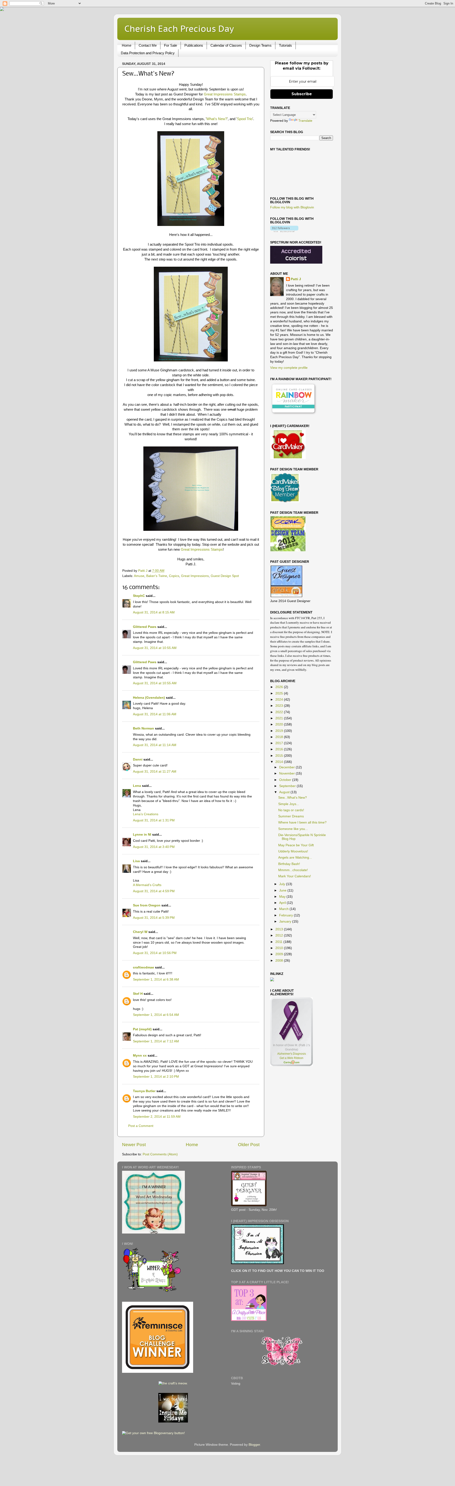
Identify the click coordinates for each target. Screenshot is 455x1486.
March (284, 909)
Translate (305, 120)
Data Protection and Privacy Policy (148, 53)
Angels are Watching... (295, 857)
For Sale (170, 45)
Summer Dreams (291, 816)
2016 (279, 749)
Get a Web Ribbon (291, 1058)
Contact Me (148, 45)
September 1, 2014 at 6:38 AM (156, 979)
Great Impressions (195, 576)
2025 (279, 693)
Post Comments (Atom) (160, 1154)
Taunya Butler (144, 1091)
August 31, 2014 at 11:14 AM (154, 745)
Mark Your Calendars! (294, 876)
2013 (279, 929)
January (285, 921)
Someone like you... (293, 829)
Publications (193, 45)
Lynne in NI (142, 834)
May (283, 896)
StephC (139, 596)
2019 (279, 731)
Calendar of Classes (226, 45)
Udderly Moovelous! (293, 851)
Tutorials (285, 45)
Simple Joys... (288, 804)
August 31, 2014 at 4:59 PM (154, 891)
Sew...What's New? (292, 797)
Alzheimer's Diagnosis (291, 1053)
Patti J (296, 279)
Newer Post (134, 1144)
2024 (279, 699)
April (283, 903)
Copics (174, 576)
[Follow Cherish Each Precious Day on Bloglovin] (284, 231)
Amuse (139, 576)
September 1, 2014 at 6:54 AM (156, 1015)
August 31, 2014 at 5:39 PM (154, 917)
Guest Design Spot (225, 576)
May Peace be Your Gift (296, 845)
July (282, 884)
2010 (279, 948)
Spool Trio (244, 119)
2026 (279, 687)
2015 (279, 755)
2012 (279, 935)
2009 (279, 954)
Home (126, 45)
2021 (279, 718)
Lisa (136, 861)
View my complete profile (289, 367)
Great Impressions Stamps (225, 94)
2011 (279, 942)
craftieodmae (143, 967)
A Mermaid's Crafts (147, 885)
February (286, 915)
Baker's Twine (156, 576)
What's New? (216, 119)
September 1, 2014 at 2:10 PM (156, 1076)
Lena (137, 786)
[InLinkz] (272, 979)
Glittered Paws (144, 627)
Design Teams (260, 45)
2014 (279, 762)
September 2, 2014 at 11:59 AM (157, 1116)
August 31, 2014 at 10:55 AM (155, 648)
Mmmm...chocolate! (293, 870)
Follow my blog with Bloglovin (292, 207)
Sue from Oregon (146, 905)
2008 (279, 960)
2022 (279, 712)
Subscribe (301, 94)
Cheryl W (140, 932)
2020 (279, 724)
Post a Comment (140, 1126)
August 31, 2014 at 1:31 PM (154, 820)
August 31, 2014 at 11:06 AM (154, 714)
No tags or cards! (291, 810)
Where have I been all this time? (302, 822)
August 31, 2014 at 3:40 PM (154, 847)
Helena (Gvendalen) (149, 697)
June (283, 890)
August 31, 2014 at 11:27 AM (154, 771)
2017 (279, 743)
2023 (279, 705)
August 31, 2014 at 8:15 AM (154, 612)
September (288, 786)
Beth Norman (143, 728)
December (287, 767)
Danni (137, 759)
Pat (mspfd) (142, 1029)
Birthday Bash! (289, 864)
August (285, 792)
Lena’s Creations (145, 814)
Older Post (248, 1144)
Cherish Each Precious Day (179, 28)
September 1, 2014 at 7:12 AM (156, 1041)
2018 (279, 737)
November (287, 773)
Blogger (254, 1444)
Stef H (138, 993)
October (285, 780)
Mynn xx (140, 1055)
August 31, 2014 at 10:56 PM (155, 953)
